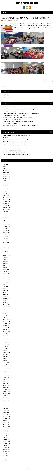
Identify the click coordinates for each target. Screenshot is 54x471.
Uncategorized (6, 95)
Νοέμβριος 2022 (6, 253)
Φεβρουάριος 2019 (7, 342)
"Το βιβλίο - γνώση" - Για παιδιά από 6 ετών (11, 123)
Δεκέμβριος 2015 (6, 418)
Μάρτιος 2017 (6, 387)
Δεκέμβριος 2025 (6, 178)
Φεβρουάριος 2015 (7, 439)
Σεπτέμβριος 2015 (6, 424)
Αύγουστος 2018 (6, 352)
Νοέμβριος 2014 (6, 445)
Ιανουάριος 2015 (6, 441)
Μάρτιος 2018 (6, 362)
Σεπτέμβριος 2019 (6, 329)
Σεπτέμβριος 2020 (6, 304)
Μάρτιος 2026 (6, 172)
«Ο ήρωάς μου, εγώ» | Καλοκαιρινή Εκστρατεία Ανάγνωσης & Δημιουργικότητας (18, 117)
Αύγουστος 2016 (6, 402)
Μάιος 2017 (5, 383)
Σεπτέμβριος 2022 (6, 257)
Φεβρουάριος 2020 (7, 319)
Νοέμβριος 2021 (6, 278)
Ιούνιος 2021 (5, 288)
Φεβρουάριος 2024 (7, 222)
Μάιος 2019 (5, 335)
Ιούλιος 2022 (5, 261)
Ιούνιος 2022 (5, 263)
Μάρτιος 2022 (6, 269)
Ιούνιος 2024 (5, 213)
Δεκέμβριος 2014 (6, 443)
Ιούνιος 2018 (5, 356)
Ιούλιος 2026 (5, 164)
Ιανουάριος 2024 (6, 224)
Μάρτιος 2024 (6, 220)
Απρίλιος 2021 (6, 292)
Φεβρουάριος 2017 (7, 389)
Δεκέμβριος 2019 (6, 323)
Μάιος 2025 (5, 191)
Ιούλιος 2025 (5, 186)
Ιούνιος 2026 (5, 166)
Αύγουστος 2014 (6, 451)
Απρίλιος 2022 (6, 267)
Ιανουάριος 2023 (6, 249)
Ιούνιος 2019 (5, 333)
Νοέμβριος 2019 (6, 325)
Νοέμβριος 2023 (6, 228)
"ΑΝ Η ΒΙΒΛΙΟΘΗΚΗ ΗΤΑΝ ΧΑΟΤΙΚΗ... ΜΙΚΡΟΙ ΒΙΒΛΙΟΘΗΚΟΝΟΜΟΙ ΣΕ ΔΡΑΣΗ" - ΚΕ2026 (20, 125)
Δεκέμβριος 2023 (6, 226)
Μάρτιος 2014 (6, 461)
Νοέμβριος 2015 (6, 420)
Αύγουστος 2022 (6, 259)
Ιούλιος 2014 (5, 453)
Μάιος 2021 (5, 290)
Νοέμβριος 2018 (6, 348)
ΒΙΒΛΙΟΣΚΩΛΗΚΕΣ (6, 97)
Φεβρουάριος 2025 (7, 197)
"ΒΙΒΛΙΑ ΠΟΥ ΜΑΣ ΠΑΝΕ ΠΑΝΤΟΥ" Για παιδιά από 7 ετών (14, 115)
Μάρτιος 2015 (6, 437)
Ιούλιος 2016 (5, 404)
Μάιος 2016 (5, 408)
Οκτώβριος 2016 (6, 397)
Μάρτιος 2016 (6, 412)
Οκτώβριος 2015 (6, 422)
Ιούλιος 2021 (5, 286)
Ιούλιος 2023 (5, 236)
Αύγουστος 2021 (6, 284)
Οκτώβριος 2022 (6, 255)
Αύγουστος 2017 (6, 377)
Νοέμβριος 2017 (6, 371)
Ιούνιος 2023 (5, 238)
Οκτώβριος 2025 (6, 182)
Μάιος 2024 (5, 215)
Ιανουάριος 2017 (6, 391)
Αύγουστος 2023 (6, 234)
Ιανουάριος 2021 (6, 296)
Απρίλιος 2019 (6, 337)
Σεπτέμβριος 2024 (6, 207)
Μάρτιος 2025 (6, 195)
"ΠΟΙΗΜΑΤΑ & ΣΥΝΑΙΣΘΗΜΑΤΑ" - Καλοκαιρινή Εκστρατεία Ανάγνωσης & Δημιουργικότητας (20, 109)
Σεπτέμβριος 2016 (6, 400)
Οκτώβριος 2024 (6, 205)
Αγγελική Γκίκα (6, 20)
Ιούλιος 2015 (5, 428)
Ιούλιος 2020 (5, 308)
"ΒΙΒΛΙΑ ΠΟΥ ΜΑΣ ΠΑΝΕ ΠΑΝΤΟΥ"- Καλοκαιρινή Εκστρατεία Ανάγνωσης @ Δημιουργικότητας (21, 113)
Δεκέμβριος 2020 (6, 298)
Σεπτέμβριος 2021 (6, 282)
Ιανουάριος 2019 (6, 344)
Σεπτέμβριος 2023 (6, 232)
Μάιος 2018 (5, 358)
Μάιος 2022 (5, 265)
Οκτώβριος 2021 (6, 280)
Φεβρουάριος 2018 (7, 364)
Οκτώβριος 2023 (6, 230)
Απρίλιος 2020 (6, 315)
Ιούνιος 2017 (5, 381)
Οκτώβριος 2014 (6, 447)
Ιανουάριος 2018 (6, 366)
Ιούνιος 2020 (5, 311)
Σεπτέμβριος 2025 (6, 184)
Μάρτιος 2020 (6, 317)
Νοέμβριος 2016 (6, 395)
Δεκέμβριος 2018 (6, 346)
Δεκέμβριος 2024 (6, 201)
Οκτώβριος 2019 (6, 327)
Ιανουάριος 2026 (6, 176)
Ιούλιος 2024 (5, 211)
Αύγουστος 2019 (6, 331)
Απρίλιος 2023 (6, 242)
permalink (50, 81)
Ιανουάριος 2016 (6, 416)
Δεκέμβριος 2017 (6, 368)
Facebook (24, 7)
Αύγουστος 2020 (6, 306)
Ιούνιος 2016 (5, 406)
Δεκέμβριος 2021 (6, 275)
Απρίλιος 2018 (6, 360)
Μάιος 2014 (5, 457)
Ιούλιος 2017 (5, 379)
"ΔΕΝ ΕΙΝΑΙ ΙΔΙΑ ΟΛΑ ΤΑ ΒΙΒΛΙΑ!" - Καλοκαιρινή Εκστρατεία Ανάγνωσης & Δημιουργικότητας (20, 107)
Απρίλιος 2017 (6, 385)
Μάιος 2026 (5, 168)
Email (27, 7)
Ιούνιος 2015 (5, 431)
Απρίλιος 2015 (6, 435)
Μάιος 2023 (5, 240)
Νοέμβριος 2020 (6, 300)
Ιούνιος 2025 (5, 189)
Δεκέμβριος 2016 (6, 393)
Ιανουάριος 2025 (6, 199)
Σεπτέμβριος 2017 (6, 375)
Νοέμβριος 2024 (6, 203)
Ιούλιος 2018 (5, 354)
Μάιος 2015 (5, 433)
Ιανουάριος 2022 (6, 273)
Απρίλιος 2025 (6, 193)
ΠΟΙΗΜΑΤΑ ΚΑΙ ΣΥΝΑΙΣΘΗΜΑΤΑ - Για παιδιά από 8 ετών (13, 111)
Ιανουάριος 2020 (6, 321)
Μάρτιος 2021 (6, 294)
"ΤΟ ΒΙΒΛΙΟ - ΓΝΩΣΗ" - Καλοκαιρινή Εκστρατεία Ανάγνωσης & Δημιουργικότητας (18, 121)
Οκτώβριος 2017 (6, 373)
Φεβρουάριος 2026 (7, 174)
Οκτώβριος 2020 (6, 302)
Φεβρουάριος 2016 (7, 414)
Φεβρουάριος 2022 (7, 271)
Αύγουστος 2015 (6, 426)
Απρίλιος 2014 (6, 459)
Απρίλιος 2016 (6, 410)
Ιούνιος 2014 (5, 455)
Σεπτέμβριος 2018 (6, 350)
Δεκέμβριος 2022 (6, 251)
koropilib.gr (27, 3)
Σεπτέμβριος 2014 (6, 449)
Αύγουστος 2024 (6, 209)
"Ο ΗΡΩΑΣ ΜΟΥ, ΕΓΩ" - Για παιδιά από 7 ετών (12, 119)
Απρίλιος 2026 (6, 170)
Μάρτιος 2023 (6, 244)
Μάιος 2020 (5, 313)
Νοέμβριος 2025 (6, 180)
